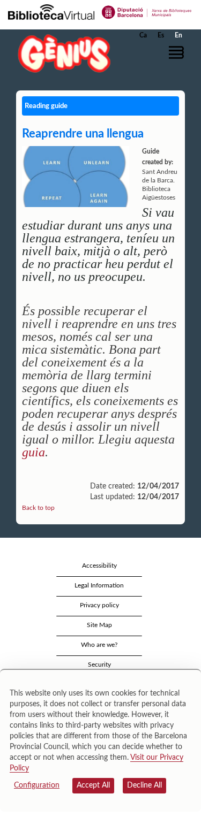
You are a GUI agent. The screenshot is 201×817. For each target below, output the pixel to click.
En (178, 35)
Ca (143, 35)
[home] (61, 53)
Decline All (144, 785)
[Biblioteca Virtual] (51, 11)
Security (99, 664)
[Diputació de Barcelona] (147, 11)
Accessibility (99, 565)
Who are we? (99, 645)
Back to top (38, 508)
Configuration (36, 785)
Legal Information (99, 585)
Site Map (99, 625)
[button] (178, 52)
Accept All (93, 785)
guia (33, 452)
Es (161, 35)
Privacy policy (99, 605)
